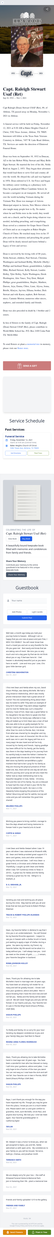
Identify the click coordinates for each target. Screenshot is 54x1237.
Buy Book (26, 539)
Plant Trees (38, 453)
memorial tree (33, 343)
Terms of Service (34, 1226)
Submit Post (27, 618)
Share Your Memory (16, 574)
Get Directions (16, 453)
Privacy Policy (20, 1226)
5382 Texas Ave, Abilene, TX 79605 (24, 448)
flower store (22, 348)
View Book (12, 539)
